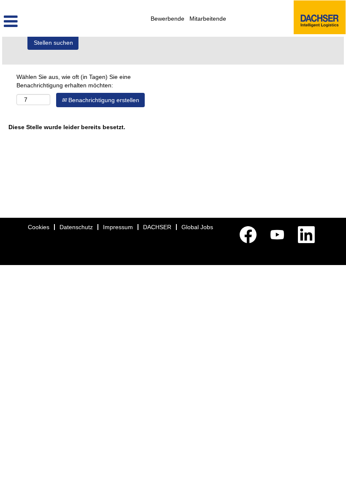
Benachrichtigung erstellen (103, 100)
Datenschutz (76, 227)
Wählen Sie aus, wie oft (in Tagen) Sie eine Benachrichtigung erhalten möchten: (73, 81)
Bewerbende (167, 18)
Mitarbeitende (207, 18)
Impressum (118, 227)
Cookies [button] (38, 227)
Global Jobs (197, 227)
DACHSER (157, 227)
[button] (57, 21)
